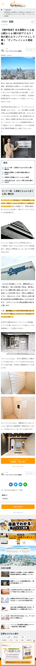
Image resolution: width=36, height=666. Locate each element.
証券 (23, 637)
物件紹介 (16, 637)
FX (28, 637)
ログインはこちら (18, 466)
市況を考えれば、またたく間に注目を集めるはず (19, 181)
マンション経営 (6, 637)
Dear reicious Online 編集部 (14, 51)
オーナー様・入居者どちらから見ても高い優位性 (19, 168)
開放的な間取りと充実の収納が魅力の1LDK (17, 173)
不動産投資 (4, 21)
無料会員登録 (18, 507)
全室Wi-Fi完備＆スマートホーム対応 (17, 177)
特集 (11, 21)
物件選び (5, 498)
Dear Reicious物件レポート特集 (13, 490)
